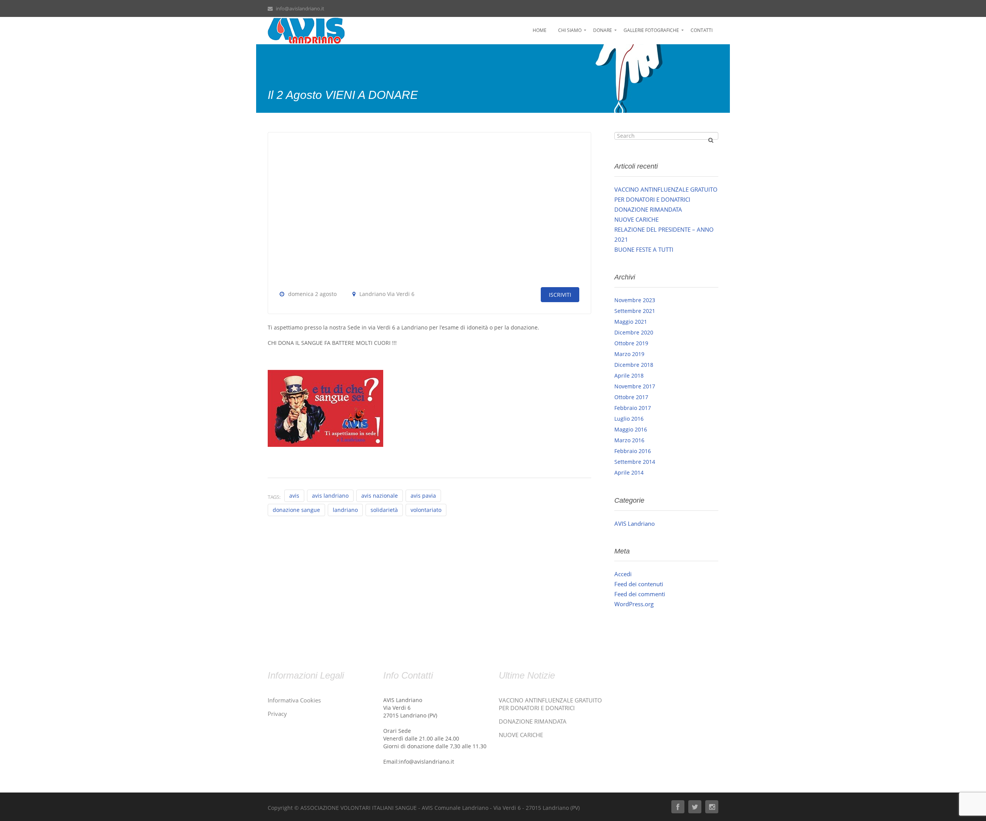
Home (540, 30)
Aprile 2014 (629, 472)
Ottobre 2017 (631, 397)
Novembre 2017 (634, 386)
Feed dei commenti (639, 594)
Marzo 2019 (629, 354)
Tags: (274, 496)
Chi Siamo (570, 30)
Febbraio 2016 (632, 451)
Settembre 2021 (634, 310)
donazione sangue (296, 509)
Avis (294, 495)
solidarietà (384, 509)
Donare (602, 30)
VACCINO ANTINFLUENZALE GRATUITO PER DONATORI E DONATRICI (550, 704)
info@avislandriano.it (300, 8)
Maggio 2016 (630, 429)
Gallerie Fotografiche (651, 30)
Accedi (623, 574)
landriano (345, 509)
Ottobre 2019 (631, 343)
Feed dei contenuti (638, 584)
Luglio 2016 (629, 418)
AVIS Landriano (634, 523)
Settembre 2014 (634, 461)
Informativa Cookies (294, 700)
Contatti (702, 30)
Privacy (277, 713)
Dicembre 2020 (633, 332)
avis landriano (330, 495)
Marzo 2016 (629, 440)
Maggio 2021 (630, 321)
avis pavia (423, 495)
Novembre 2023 (634, 300)
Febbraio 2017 (632, 407)
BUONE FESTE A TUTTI (643, 249)
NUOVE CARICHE (636, 219)
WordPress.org (634, 604)
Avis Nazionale (379, 495)
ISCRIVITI (560, 294)
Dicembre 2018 (633, 364)
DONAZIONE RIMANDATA (648, 209)
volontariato (426, 509)
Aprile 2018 (629, 375)
